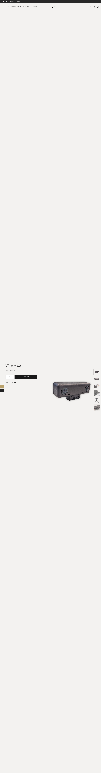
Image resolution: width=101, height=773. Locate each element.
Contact (17, 1)
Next (90, 389)
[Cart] (98, 7)
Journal (35, 7)
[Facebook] (10, 382)
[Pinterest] (15, 382)
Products (13, 7)
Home (7, 7)
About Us (12, 1)
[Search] (94, 7)
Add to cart (26, 377)
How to (29, 7)
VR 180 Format (21, 7)
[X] (12, 382)
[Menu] (3, 6)
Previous (45, 389)
